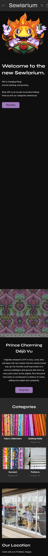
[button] (24, 5)
